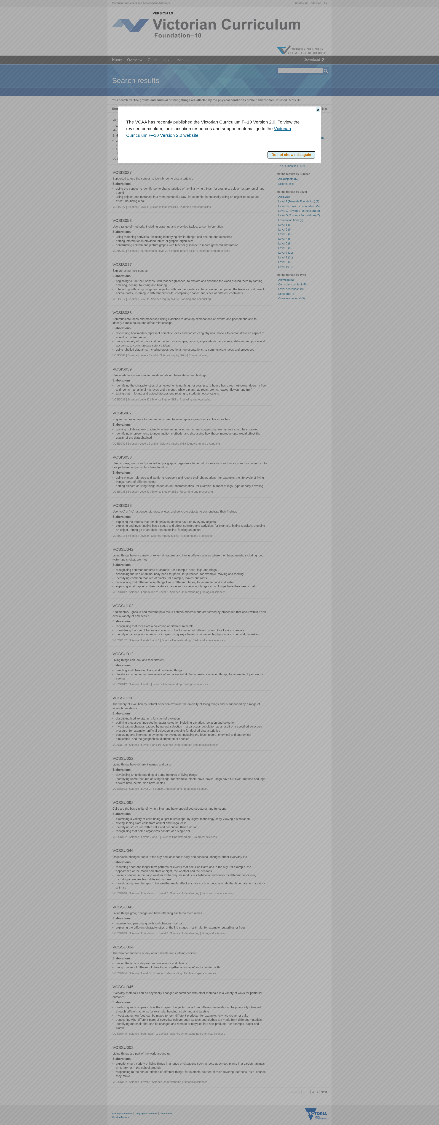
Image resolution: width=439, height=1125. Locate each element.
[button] (318, 109)
